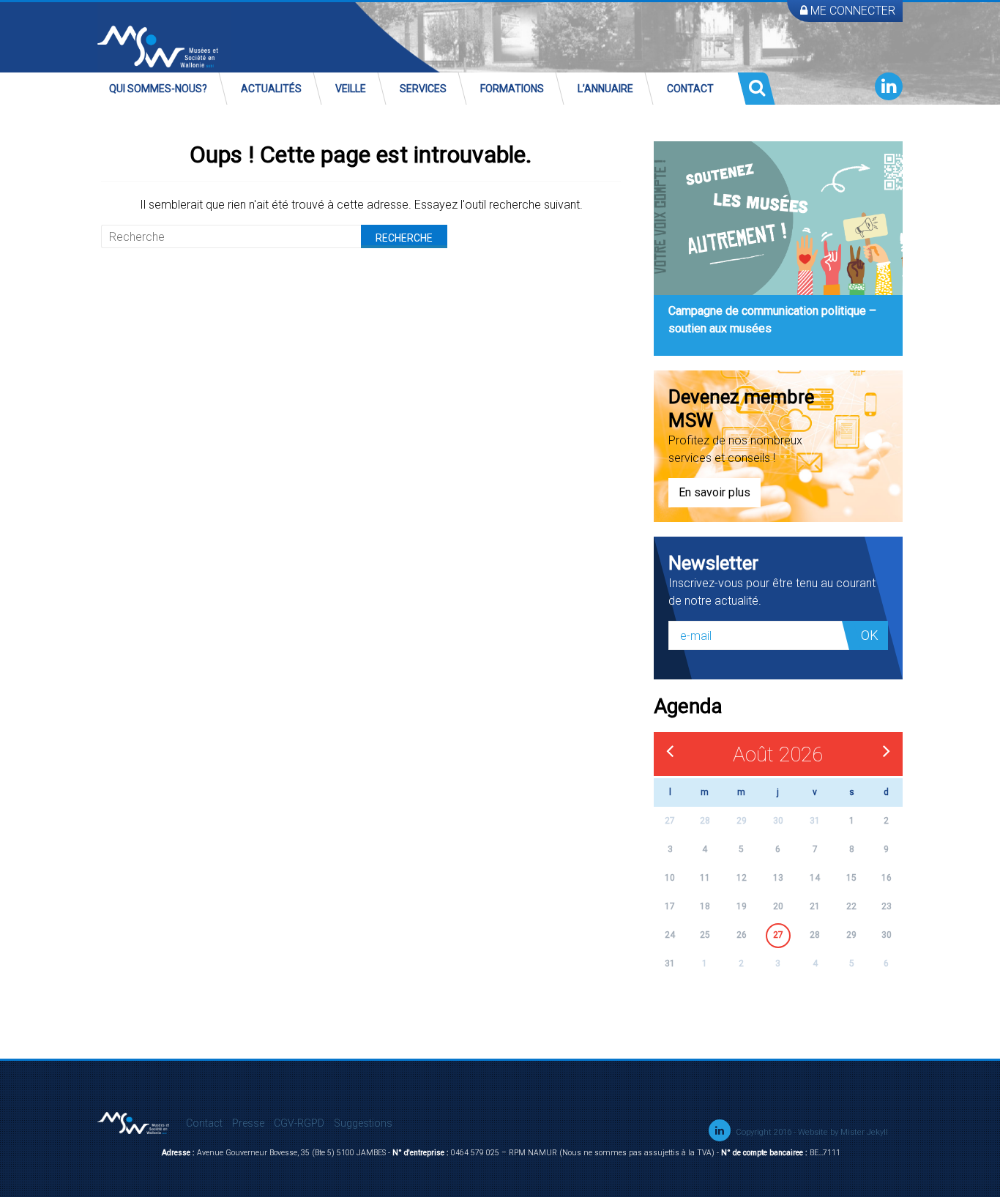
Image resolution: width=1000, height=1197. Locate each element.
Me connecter (851, 11)
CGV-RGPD (299, 1123)
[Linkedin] (889, 86)
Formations (512, 88)
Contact (690, 88)
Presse (248, 1123)
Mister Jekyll (864, 1132)
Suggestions (363, 1123)
